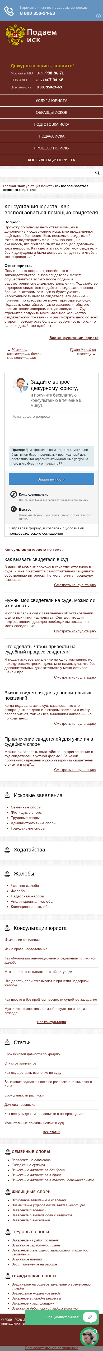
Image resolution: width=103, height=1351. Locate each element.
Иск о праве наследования (25, 949)
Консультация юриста (51, 160)
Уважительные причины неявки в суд (34, 1123)
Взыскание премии (27, 1259)
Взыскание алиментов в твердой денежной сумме (53, 1180)
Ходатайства (29, 850)
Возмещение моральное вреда (36, 1293)
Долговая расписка (19, 1105)
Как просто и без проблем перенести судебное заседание (50, 999)
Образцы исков (51, 112)
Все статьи (51, 1132)
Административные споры (33, 823)
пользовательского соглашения (36, 533)
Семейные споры (26, 807)
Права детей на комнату (83, 352)
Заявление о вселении (29, 1210)
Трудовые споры (25, 818)
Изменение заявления (22, 940)
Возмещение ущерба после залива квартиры (48, 1205)
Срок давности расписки (24, 1095)
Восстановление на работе (34, 1264)
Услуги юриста (51, 100)
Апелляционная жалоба (32, 901)
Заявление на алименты (32, 1160)
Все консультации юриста (74, 338)
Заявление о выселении (31, 1220)
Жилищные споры (27, 812)
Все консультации (51, 1022)
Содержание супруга (28, 1165)
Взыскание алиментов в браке (36, 1175)
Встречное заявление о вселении (39, 1200)
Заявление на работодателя (35, 1240)
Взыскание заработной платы (37, 1245)
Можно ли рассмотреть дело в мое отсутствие (24, 354)
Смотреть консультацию (75, 585)
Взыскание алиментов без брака (38, 1170)
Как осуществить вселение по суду (33, 1073)
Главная (9, 186)
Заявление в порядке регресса (36, 1298)
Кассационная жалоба (30, 907)
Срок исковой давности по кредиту (32, 1054)
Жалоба (18, 891)
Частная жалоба (25, 885)
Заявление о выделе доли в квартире (42, 1215)
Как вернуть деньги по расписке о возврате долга (44, 1114)
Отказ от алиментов (20, 1063)
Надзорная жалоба (27, 896)
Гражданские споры (28, 828)
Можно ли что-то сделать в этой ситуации (38, 972)
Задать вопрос (50, 479)
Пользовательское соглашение (51, 1348)
